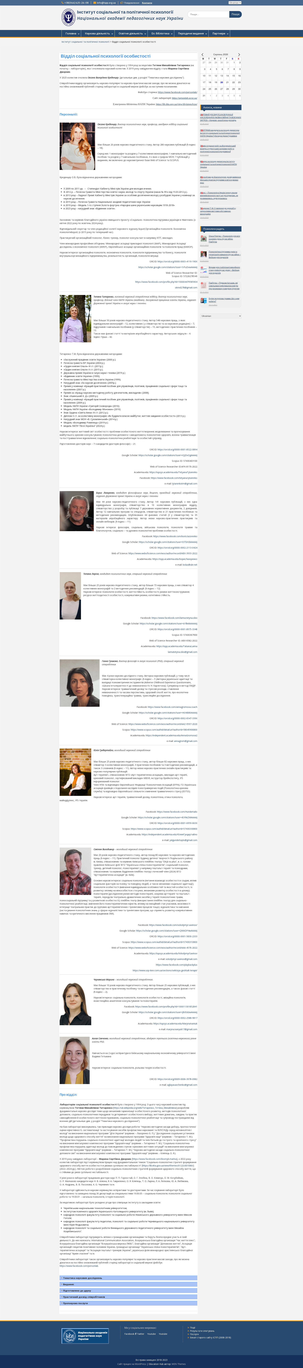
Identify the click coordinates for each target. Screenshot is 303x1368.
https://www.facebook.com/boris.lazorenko (175, 536)
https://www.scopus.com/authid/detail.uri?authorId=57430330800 (164, 828)
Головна (71, 33)
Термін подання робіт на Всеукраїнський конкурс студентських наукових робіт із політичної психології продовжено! (218, 149)
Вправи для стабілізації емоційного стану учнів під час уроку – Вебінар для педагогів (224, 270)
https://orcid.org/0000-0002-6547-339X (177, 718)
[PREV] (203, 54)
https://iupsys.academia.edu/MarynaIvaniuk (175, 1023)
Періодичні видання (191, 33)
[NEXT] (238, 54)
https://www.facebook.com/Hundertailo (177, 811)
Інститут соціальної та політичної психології (125, 12)
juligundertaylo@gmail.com (183, 840)
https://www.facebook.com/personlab (79, 1265)
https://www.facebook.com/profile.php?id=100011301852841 (166, 1006)
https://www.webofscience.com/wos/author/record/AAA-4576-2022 (162, 947)
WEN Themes (179, 1363)
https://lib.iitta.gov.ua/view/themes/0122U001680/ (168, 1165)
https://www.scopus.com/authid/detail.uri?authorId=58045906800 (164, 729)
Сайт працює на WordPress (131, 1363)
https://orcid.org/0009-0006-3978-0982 (177, 1079)
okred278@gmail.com (186, 287)
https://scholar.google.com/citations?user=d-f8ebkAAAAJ (168, 623)
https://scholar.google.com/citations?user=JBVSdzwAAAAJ (168, 1012)
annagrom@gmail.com (185, 741)
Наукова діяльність (97, 33)
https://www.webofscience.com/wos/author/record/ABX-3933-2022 (162, 553)
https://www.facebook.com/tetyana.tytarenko (174, 477)
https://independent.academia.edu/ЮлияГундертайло (169, 834)
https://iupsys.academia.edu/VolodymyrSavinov (173, 953)
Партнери (219, 33)
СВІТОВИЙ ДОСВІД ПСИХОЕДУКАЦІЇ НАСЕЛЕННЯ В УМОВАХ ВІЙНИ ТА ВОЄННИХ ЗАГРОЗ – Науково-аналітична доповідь (220, 117)
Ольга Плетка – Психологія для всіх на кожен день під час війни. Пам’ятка (224, 239)
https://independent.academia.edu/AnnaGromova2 (171, 735)
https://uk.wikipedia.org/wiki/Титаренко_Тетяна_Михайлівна (145, 1107)
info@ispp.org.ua (106, 2)
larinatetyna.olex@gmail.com (182, 651)
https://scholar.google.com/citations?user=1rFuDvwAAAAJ (167, 267)
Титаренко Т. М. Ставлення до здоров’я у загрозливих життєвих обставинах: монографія (218, 211)
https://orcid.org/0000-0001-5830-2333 (177, 936)
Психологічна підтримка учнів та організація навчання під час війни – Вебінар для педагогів (225, 255)
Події (192, 1327)
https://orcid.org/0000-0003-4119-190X (177, 261)
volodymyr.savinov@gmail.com (181, 959)
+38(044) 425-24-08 (76, 2)
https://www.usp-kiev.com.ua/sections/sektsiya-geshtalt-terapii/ (165, 970)
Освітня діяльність (131, 33)
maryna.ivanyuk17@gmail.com (181, 1029)
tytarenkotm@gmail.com (184, 483)
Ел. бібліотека (160, 33)
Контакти (147, 2)
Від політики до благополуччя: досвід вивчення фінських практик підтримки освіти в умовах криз (220, 180)
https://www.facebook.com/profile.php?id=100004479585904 (166, 281)
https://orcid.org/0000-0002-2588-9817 (177, 1017)
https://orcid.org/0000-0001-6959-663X (177, 823)
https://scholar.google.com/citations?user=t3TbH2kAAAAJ (168, 541)
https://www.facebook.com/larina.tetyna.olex (174, 617)
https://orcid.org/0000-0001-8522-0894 (177, 449)
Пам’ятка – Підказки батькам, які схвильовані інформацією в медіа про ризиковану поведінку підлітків (224, 286)
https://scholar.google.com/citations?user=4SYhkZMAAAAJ (167, 817)
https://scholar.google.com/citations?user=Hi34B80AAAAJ (168, 712)
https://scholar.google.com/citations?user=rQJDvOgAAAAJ (168, 455)
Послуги (194, 1334)
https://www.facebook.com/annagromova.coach (172, 706)
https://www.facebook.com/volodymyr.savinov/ (173, 924)
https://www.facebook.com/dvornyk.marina (155, 1158)
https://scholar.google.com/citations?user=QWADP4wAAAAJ (166, 930)
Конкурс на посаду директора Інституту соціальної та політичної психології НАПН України (218, 164)
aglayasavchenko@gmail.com (182, 1084)
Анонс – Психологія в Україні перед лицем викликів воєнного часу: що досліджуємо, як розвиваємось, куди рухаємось (219, 196)
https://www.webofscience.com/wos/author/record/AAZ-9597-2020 (162, 723)
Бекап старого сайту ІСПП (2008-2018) (210, 1337)
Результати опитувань (202, 1330)
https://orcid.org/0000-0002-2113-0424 (177, 547)
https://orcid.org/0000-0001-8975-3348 (177, 629)
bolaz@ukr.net (190, 564)
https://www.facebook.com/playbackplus (176, 964)
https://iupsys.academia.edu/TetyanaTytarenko (173, 472)
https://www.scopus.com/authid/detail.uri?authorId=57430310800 (164, 941)
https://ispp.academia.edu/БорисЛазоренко (174, 558)
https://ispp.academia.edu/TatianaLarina (176, 646)
